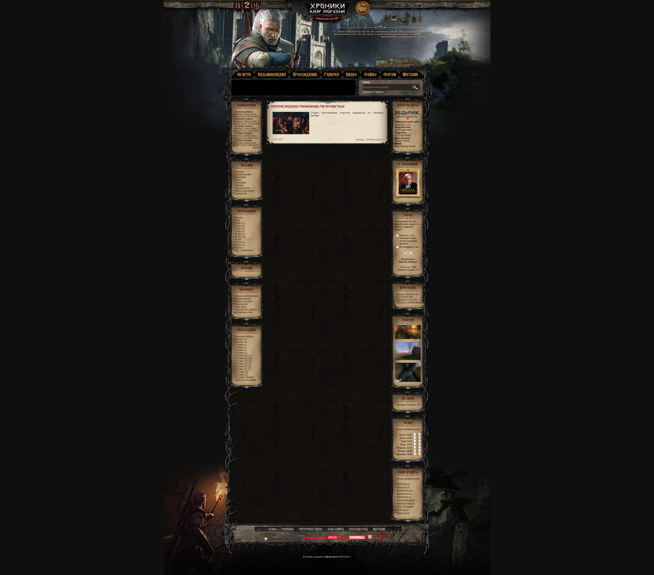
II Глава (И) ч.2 (243, 358)
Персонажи (241, 303)
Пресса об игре (243, 301)
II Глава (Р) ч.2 (243, 366)
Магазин (410, 74)
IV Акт (238, 239)
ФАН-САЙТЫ (336, 529)
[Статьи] (419, 434)
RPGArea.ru (403, 483)
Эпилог (239, 247)
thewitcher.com (403, 124)
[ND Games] (370, 539)
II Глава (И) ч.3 (243, 360)
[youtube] (414, 17)
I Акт (237, 220)
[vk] (386, 17)
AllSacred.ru (403, 487)
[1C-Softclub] (343, 539)
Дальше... (360, 139)
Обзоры (239, 185)
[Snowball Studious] (357, 539)
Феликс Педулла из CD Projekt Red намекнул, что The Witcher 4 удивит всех (408, 298)
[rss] (407, 13)
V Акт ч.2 (240, 244)
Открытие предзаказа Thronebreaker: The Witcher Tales (308, 106)
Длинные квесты (244, 336)
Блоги (238, 179)
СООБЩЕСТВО (358, 529)
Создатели (241, 193)
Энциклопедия (243, 174)
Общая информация (246, 295)
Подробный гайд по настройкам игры (245, 310)
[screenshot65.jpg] (408, 359)
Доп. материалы (244, 250)
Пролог (239, 217)
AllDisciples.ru (403, 496)
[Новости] (415, 434)
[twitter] (393, 17)
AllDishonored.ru (405, 503)
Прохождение (305, 74)
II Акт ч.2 (240, 225)
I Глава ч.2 (241, 347)
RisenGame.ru (404, 493)
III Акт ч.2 (240, 236)
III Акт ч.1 (240, 233)
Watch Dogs (402, 513)
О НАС (273, 529)
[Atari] (332, 539)
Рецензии (240, 176)
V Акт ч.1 (240, 241)
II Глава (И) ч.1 (243, 355)
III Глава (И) (241, 371)
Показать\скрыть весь (408, 428)
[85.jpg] (408, 338)
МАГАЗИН (379, 529)
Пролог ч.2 (241, 341)
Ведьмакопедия (272, 74)
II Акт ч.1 (240, 222)
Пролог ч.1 (241, 338)
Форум (389, 74)
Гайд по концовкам (245, 379)
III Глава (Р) (241, 374)
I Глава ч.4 (241, 352)
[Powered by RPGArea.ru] (382, 539)
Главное (239, 171)
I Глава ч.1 (241, 344)
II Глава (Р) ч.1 (243, 363)
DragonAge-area (405, 500)
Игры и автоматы (244, 190)
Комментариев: (374, 139)
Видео (351, 74)
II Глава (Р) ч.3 (243, 368)
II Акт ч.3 (240, 228)
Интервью (240, 182)
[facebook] (420, 17)
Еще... (256, 147)
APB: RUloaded (404, 506)
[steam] (404, 17)
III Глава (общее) (244, 377)
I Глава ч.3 (241, 349)
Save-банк (240, 306)
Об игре (244, 74)
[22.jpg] (408, 381)
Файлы (370, 74)
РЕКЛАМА (288, 529)
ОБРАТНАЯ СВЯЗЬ (310, 529)
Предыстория (242, 187)
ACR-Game (402, 509)
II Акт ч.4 (240, 231)
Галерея (331, 74)
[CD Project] (314, 539)
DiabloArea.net (404, 490)
